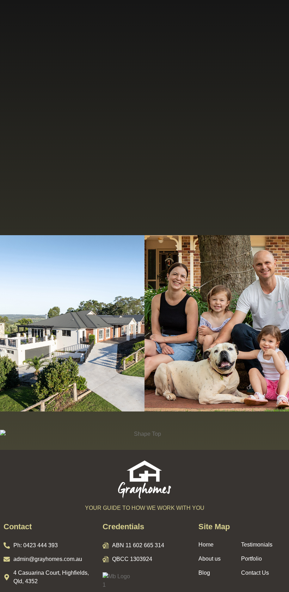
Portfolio (251, 559)
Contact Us (255, 573)
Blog (204, 573)
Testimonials (256, 545)
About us (209, 559)
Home (206, 545)
